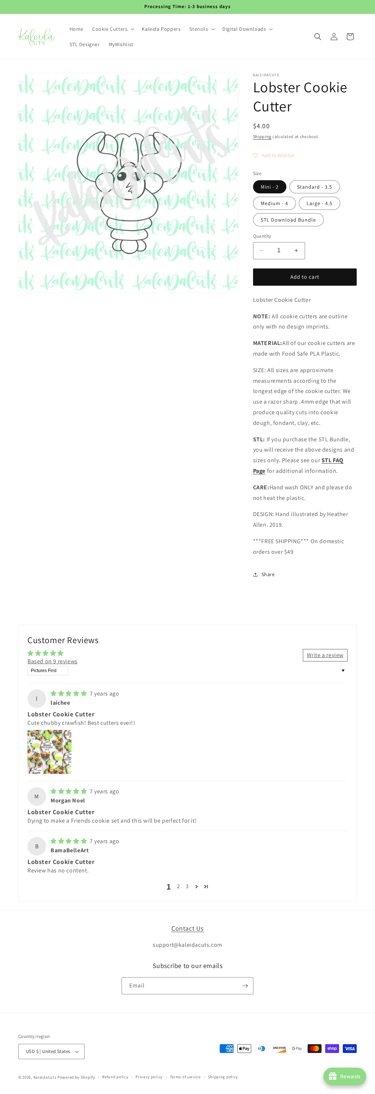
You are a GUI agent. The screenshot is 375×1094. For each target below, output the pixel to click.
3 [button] (187, 886)
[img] (69, 693)
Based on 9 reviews (52, 661)
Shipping (262, 136)
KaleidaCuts (45, 1077)
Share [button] (268, 574)
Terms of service (185, 1076)
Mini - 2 (270, 186)
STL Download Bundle (288, 219)
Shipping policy (223, 1076)
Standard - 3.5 (314, 186)
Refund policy (115, 1076)
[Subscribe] (245, 985)
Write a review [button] (325, 655)
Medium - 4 (274, 203)
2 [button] (178, 886)
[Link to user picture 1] (49, 752)
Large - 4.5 (320, 203)
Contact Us (187, 928)
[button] (112, 29)
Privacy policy (149, 1076)
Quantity (262, 236)
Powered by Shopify (76, 1077)
